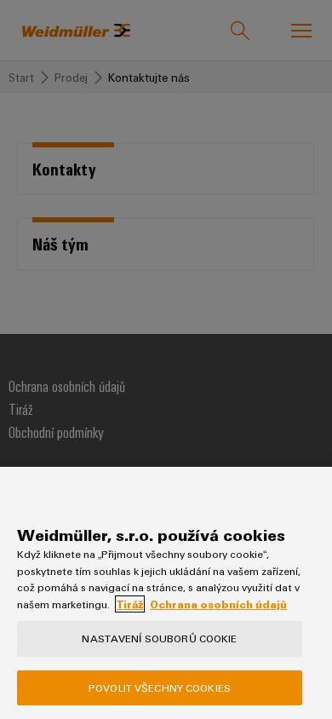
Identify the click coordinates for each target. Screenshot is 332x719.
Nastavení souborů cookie (159, 638)
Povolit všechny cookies (160, 687)
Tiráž (130, 604)
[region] (166, 593)
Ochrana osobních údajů (218, 604)
